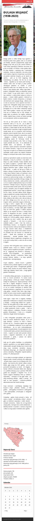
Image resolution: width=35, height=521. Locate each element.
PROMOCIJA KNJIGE (8, 454)
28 (25, 505)
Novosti (6, 22)
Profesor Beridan (8, 457)
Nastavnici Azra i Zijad (9, 455)
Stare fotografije (13, 22)
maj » (25, 511)
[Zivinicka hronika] (17, 7)
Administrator (23, 20)
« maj (5, 511)
